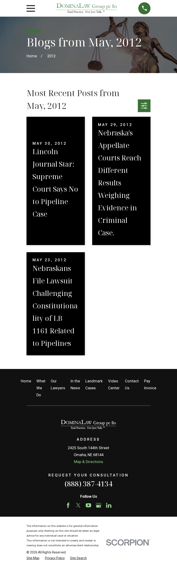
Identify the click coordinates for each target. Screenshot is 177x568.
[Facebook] (68, 505)
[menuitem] (33, 558)
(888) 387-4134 (88, 483)
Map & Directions (88, 462)
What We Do (40, 388)
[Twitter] (78, 505)
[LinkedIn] (108, 505)
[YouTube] (88, 505)
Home (26, 381)
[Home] (86, 8)
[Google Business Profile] (98, 505)
